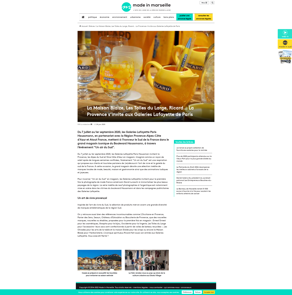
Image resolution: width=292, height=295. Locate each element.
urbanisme (135, 17)
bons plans (169, 17)
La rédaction (85, 124)
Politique (92, 17)
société (146, 17)
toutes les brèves (184, 141)
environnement (119, 17)
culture (156, 17)
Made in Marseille (106, 287)
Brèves (92, 26)
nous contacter (156, 287)
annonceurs (186, 287)
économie (104, 17)
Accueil (84, 26)
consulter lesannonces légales (203, 17)
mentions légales (140, 287)
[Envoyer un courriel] (91, 124)
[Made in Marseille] (146, 7)
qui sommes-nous (171, 287)
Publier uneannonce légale (184, 17)
